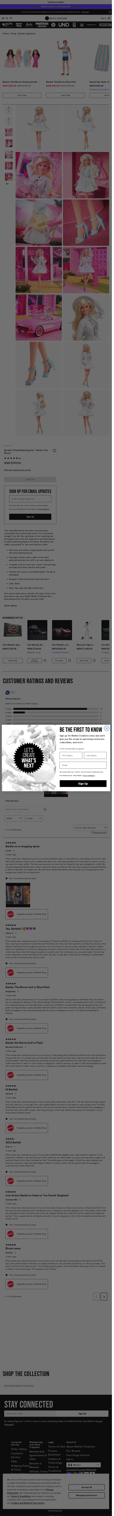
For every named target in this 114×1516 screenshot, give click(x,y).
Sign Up (83, 783)
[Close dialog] (106, 728)
